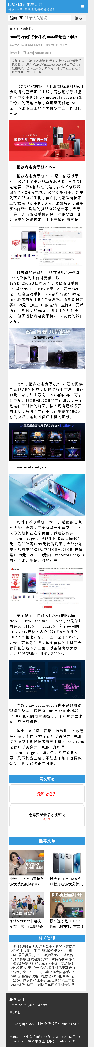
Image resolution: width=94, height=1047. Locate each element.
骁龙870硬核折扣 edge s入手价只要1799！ (43, 963)
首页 (16, 28)
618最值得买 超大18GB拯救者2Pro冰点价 (43, 955)
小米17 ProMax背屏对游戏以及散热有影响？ (26, 882)
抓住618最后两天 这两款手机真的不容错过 (44, 946)
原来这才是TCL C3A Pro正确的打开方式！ (67, 923)
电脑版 (14, 1013)
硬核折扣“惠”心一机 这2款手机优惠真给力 (44, 967)
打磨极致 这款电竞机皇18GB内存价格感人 (44, 959)
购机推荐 (29, 28)
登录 (47, 819)
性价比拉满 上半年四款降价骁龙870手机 (42, 950)
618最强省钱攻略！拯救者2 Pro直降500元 (43, 976)
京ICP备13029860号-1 (63, 1037)
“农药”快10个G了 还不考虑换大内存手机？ (44, 972)
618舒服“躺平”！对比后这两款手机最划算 (43, 985)
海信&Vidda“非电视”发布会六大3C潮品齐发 (26, 924)
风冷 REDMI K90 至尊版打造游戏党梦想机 (66, 882)
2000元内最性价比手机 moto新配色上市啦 (43, 980)
